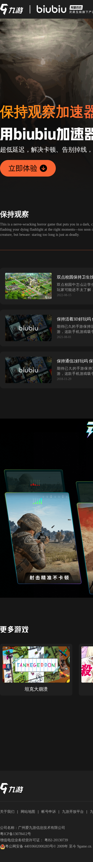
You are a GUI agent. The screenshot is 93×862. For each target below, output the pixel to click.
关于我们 (7, 811)
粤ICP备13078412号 (15, 834)
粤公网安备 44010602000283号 (29, 846)
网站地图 (28, 811)
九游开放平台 (73, 811)
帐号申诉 (48, 811)
